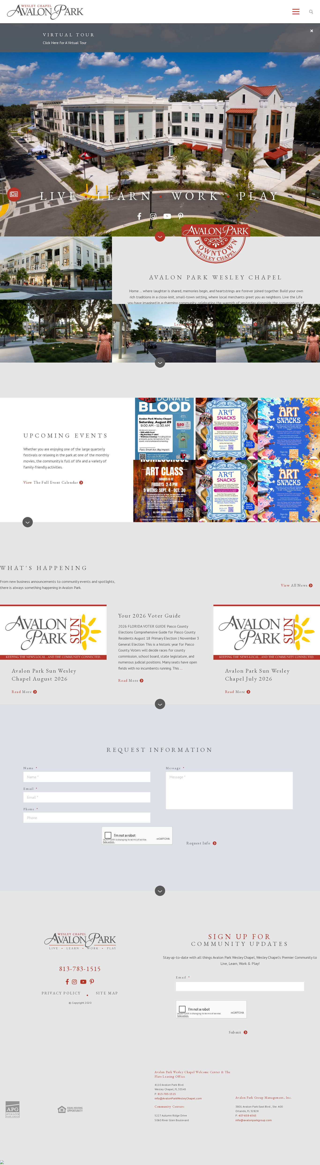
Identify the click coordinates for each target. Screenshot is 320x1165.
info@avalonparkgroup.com (253, 1120)
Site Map (107, 993)
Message (175, 768)
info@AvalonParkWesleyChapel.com (178, 1098)
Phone (30, 809)
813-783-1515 (80, 968)
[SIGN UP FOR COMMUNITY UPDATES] (14, 194)
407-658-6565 (247, 1115)
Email (30, 789)
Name (30, 768)
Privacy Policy (61, 993)
